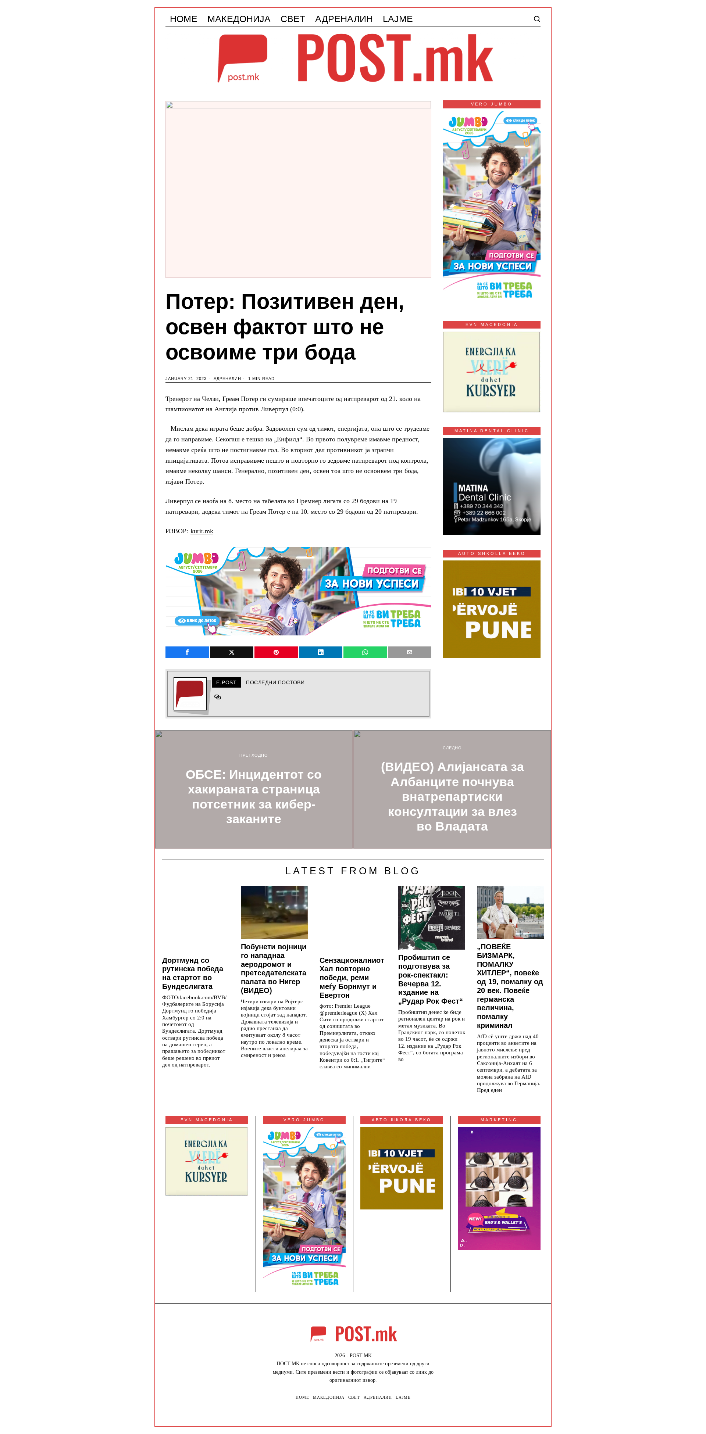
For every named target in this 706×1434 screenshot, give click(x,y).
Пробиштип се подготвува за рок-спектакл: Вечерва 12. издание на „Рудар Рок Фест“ (430, 979)
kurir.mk (201, 531)
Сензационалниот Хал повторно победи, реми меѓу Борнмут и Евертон (352, 977)
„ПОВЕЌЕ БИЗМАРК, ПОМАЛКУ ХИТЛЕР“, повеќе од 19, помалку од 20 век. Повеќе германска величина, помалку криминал (510, 986)
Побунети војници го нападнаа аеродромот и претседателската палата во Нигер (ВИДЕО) (273, 968)
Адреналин (227, 378)
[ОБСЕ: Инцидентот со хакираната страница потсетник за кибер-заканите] (254, 789)
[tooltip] (187, 652)
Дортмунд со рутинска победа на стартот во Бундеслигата (192, 973)
